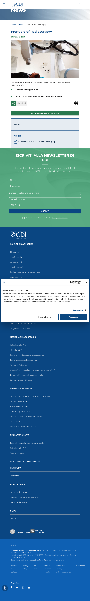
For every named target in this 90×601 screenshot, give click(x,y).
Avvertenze (80, 566)
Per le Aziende (17, 484)
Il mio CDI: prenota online (21, 412)
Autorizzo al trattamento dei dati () (47, 218)
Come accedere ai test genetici (23, 360)
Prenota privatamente (19, 402)
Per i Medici (16, 468)
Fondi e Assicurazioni (19, 406)
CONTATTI (14, 519)
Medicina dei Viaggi (18, 502)
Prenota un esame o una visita (45, 113)
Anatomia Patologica (19, 365)
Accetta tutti (73, 317)
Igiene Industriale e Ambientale (24, 497)
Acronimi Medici (17, 453)
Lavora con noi (16, 277)
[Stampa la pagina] (76, 103)
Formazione (15, 476)
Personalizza (78, 310)
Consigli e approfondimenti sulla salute (27, 443)
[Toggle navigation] (3, 4)
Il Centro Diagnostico (21, 244)
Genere (12, 193)
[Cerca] (79, 4)
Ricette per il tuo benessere (25, 462)
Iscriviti (45, 211)
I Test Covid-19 (16, 350)
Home (13, 25)
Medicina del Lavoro (18, 492)
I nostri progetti (16, 267)
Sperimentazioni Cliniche (21, 380)
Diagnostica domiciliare (20, 329)
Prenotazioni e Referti (22, 389)
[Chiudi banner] (86, 282)
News (20, 25)
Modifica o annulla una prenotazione (26, 416)
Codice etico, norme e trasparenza (25, 272)
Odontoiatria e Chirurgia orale (23, 323)
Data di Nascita (17, 199)
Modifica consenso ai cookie (47, 569)
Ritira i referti (15, 422)
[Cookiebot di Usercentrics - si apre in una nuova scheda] (71, 282)
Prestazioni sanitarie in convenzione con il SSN (30, 397)
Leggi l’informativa (60, 218)
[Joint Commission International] (12, 531)
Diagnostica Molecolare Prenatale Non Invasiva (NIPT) (33, 370)
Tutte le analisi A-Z (18, 345)
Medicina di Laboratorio (23, 337)
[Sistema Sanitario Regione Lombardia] (31, 531)
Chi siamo (14, 252)
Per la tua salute (19, 435)
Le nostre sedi (16, 262)
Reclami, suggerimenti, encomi (23, 426)
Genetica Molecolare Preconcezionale (26, 375)
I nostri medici (16, 257)
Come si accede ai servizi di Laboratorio (27, 355)
